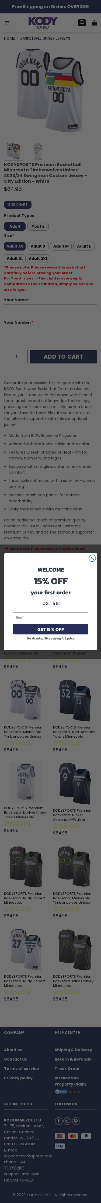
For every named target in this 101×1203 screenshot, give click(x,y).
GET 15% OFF (50, 629)
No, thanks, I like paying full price (50, 638)
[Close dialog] (92, 558)
